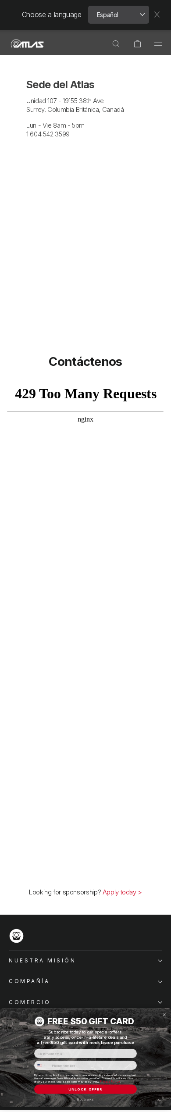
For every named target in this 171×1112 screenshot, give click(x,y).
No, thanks (85, 1099)
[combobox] (42, 1065)
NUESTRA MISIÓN (42, 961)
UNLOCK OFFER (85, 1089)
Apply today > (122, 892)
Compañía (29, 981)
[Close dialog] (164, 1015)
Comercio (29, 1002)
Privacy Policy (110, 1081)
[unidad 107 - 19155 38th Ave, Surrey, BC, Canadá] (85, 195)
